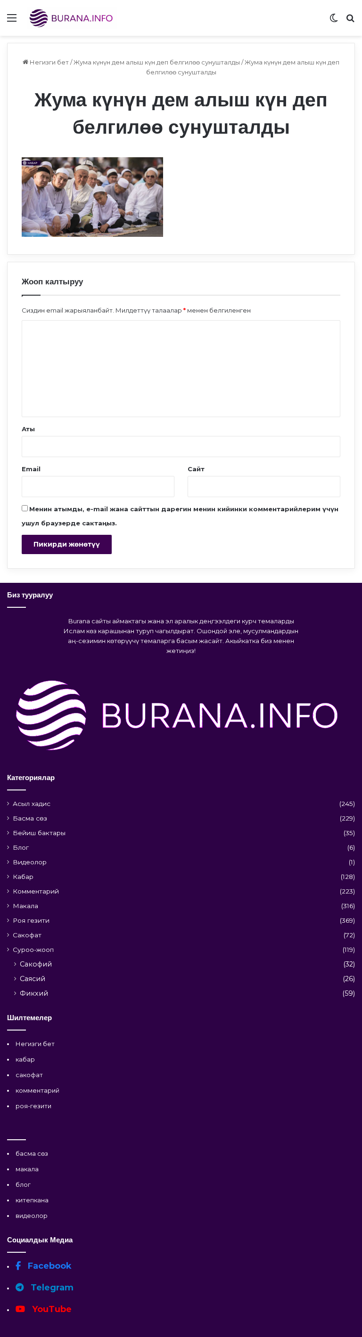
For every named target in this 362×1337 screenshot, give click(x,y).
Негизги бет (48, 62)
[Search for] (350, 21)
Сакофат (27, 935)
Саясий (32, 979)
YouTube (51, 1309)
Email (31, 469)
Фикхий (34, 993)
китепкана (32, 1200)
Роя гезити (31, 920)
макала (27, 1169)
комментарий (37, 1090)
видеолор (32, 1215)
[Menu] (11, 21)
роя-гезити (33, 1106)
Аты (28, 429)
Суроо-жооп (33, 949)
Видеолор (30, 862)
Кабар (23, 876)
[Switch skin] (333, 21)
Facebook (48, 1266)
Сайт (196, 469)
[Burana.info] (72, 18)
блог (23, 1184)
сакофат (29, 1075)
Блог (21, 847)
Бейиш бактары (39, 833)
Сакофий (36, 964)
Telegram (51, 1287)
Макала (25, 906)
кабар (25, 1059)
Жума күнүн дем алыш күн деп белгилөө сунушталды (157, 62)
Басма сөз (30, 818)
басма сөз (32, 1153)
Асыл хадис (31, 803)
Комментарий (36, 891)
